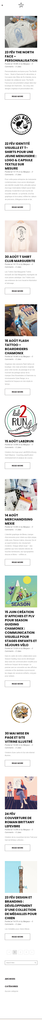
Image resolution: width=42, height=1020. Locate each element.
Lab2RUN (26, 441)
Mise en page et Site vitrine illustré (18, 737)
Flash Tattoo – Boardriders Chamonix (17, 346)
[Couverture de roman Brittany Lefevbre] (21, 792)
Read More (17, 96)
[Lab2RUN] (21, 421)
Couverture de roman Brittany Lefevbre (19, 822)
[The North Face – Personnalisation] (21, 32)
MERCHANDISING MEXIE (19, 521)
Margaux (26, 64)
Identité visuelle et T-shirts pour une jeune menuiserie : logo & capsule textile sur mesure (20, 156)
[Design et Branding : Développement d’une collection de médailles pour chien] (21, 877)
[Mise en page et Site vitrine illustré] (21, 713)
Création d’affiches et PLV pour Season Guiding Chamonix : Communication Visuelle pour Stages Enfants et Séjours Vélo (21, 628)
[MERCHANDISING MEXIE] (21, 495)
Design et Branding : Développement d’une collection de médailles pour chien (21, 907)
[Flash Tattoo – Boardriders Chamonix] (21, 320)
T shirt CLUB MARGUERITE (20, 258)
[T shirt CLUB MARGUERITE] (21, 236)
